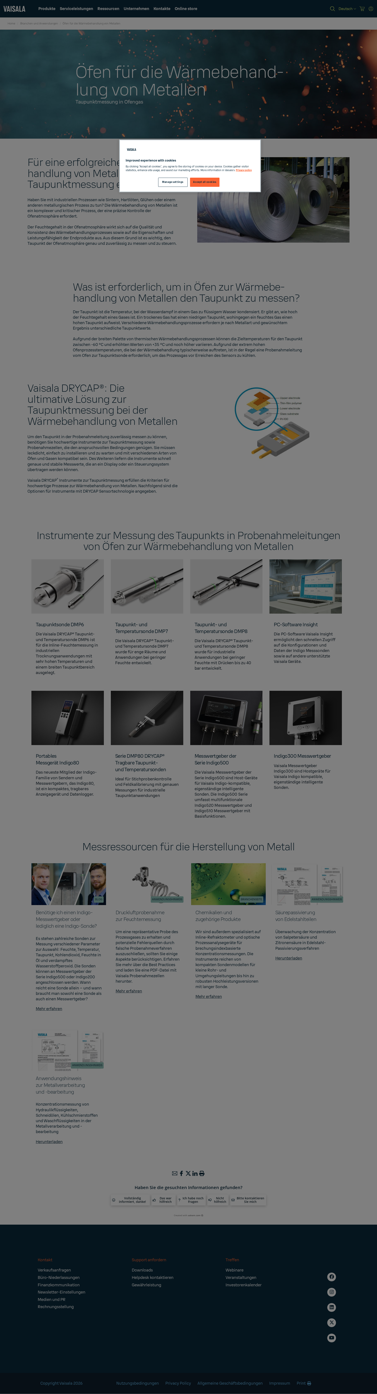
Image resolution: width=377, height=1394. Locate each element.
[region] (190, 166)
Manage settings (172, 182)
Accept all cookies (204, 182)
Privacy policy (244, 170)
